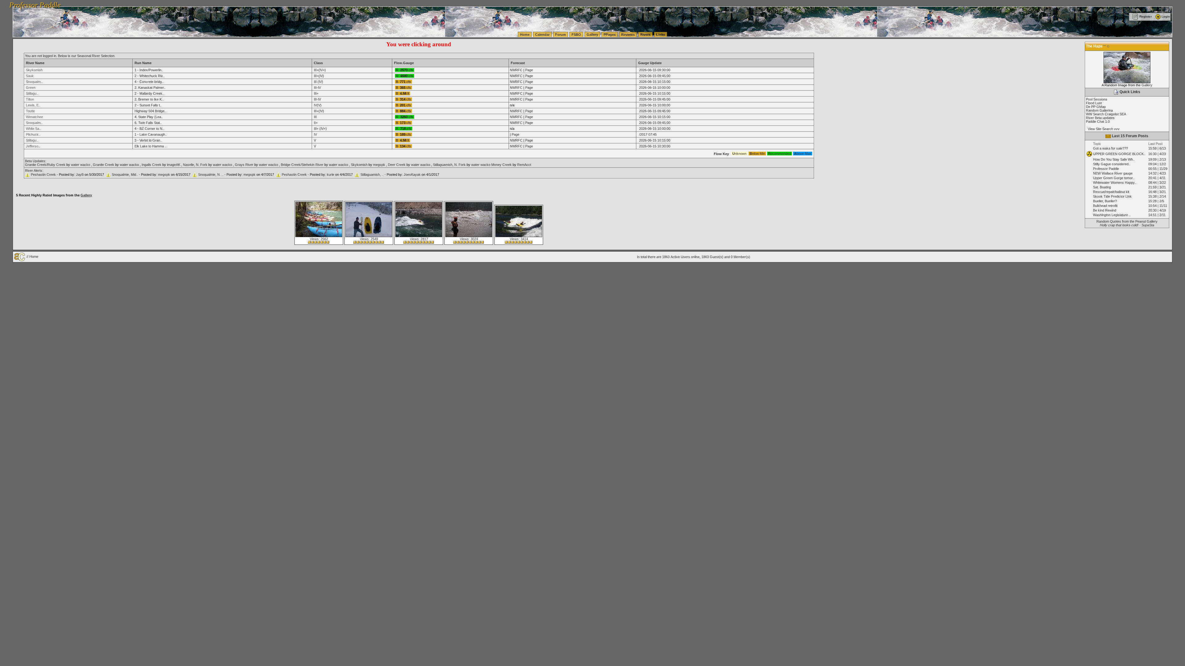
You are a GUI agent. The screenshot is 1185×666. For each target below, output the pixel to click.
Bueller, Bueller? (1105, 201)
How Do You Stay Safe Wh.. (1114, 159)
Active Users (680, 257)
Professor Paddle (1106, 169)
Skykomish (359, 164)
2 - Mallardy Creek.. (149, 93)
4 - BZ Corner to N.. (149, 128)
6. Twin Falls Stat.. (148, 123)
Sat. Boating (1102, 187)
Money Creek (501, 164)
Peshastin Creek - (45, 174)
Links (660, 34)
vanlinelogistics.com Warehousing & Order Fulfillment (382, 3)
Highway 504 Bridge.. (150, 111)
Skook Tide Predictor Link (1112, 196)
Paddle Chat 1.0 (1098, 121)
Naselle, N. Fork (195, 164)
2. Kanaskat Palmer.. (150, 87)
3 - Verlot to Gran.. (148, 140)
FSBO (576, 34)
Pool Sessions (1096, 99)
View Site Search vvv (1103, 129)
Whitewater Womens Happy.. (1114, 182)
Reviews (628, 34)
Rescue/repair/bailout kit (1111, 192)
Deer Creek (396, 164)
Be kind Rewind (1104, 210)
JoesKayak (412, 174)
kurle (330, 174)
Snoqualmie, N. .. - (212, 174)
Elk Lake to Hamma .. (151, 146)
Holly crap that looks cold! (1119, 225)
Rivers (645, 34)
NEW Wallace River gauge (1113, 173)
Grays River (244, 164)
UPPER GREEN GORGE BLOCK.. (1119, 154)
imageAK (173, 164)
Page (529, 70)
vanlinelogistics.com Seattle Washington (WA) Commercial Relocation (289, 3)
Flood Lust (1094, 103)
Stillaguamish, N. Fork (449, 164)
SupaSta (1147, 225)
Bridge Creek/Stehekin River (302, 164)
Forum (560, 34)
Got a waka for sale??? (1110, 148)
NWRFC (516, 70)
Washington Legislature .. (1112, 215)
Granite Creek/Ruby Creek (45, 164)
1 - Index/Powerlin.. (149, 70)
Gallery (592, 34)
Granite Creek (103, 164)
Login (1166, 16)
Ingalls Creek (151, 164)
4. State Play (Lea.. (149, 117)
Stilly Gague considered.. (1111, 164)
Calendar (542, 34)
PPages (610, 34)
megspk (379, 164)
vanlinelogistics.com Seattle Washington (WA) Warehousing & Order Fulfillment (177, 3)
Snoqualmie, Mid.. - (126, 174)
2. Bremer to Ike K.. (149, 99)
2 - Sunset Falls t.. (148, 105)
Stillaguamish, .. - (373, 174)
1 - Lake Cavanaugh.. (151, 134)
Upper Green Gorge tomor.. (1113, 178)
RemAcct (524, 164)
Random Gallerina (1099, 110)
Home (525, 34)
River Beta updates (1100, 118)
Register (1145, 16)
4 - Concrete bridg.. (149, 82)
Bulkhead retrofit (1105, 206)
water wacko (80, 164)
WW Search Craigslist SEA (1106, 114)
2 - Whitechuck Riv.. (149, 76)
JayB (80, 174)
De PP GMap (1096, 107)
